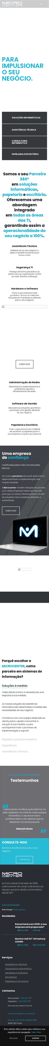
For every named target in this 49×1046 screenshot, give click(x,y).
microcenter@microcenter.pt (21, 1013)
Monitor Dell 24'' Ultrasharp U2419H (30, 940)
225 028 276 (24, 1001)
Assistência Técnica (16, 964)
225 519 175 (26, 998)
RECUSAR (13, 1038)
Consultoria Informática (18, 969)
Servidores (11, 977)
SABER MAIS (24, 364)
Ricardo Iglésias (19, 909)
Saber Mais (36, 1032)
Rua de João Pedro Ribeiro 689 (22, 1020)
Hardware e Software (16, 973)
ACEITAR (35, 1038)
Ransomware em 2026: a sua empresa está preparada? (31, 926)
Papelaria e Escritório (17, 981)
